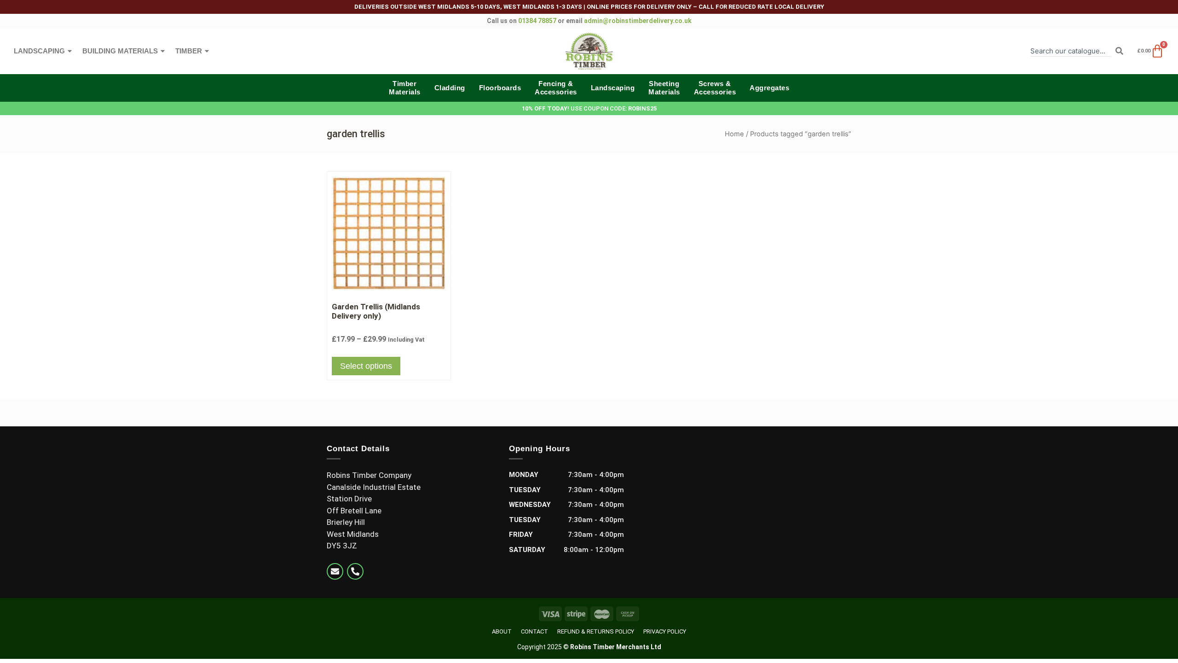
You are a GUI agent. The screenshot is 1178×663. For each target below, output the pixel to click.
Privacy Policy (664, 631)
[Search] (1119, 51)
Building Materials (120, 51)
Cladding (449, 88)
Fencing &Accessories (556, 88)
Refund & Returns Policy (595, 631)
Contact (534, 631)
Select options (366, 366)
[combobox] (1070, 51)
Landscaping (39, 51)
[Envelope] (335, 571)
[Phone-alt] (355, 571)
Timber (188, 51)
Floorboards (500, 88)
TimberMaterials (405, 88)
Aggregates (769, 88)
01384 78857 (537, 20)
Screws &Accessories (715, 88)
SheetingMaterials (664, 88)
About (502, 631)
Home (734, 134)
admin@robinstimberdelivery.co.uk (638, 20)
